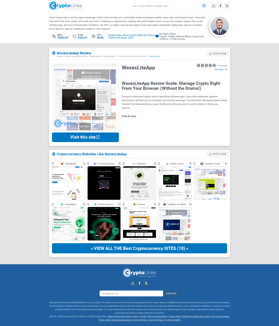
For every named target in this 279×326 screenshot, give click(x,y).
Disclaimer (187, 316)
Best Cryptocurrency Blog (119, 316)
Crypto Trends (140, 319)
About (135, 316)
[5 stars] (214, 65)
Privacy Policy (175, 316)
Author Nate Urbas (201, 316)
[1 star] (199, 65)
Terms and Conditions (157, 316)
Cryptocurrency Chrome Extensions (132, 56)
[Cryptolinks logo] (65, 5)
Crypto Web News (156, 319)
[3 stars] (207, 65)
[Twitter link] (227, 6)
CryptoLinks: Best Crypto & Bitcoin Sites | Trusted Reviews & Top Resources (86, 56)
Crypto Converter (172, 319)
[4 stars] (210, 65)
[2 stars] (203, 65)
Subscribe (171, 293)
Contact (142, 316)
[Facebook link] (220, 6)
